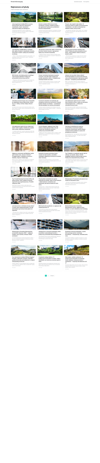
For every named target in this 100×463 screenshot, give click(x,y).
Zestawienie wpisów (78, 1)
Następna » (52, 275)
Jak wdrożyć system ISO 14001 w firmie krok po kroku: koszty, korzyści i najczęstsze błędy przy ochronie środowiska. (50, 51)
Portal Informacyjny (17, 1)
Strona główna (86, 1)
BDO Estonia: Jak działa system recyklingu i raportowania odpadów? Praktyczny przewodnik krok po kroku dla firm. (23, 77)
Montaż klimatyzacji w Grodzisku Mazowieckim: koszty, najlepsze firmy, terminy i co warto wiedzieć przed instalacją (76, 207)
